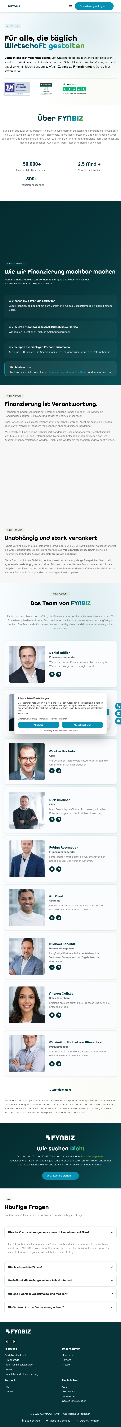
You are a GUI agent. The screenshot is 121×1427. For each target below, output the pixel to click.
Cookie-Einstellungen (74, 1401)
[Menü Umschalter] (70, 6)
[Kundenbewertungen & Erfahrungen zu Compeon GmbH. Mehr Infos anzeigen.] (46, 94)
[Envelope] (52, 674)
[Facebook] (14, 1341)
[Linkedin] (58, 674)
